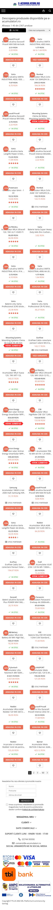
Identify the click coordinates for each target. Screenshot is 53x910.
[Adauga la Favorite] (13, 65)
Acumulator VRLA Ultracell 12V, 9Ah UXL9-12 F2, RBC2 (40, 374)
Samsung (13, 487)
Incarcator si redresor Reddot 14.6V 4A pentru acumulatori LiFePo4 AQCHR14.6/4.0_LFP (13, 745)
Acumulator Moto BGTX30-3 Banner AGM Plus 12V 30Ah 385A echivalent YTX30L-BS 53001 (39, 745)
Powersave (13, 187)
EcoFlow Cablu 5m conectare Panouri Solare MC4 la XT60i (13, 565)
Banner (40, 742)
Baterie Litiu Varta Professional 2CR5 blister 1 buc (13, 305)
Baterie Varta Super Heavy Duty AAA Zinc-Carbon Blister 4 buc (40, 230)
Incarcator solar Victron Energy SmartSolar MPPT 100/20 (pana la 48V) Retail (13, 452)
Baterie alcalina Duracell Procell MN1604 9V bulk (40, 491)
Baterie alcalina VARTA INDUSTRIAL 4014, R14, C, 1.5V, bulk (13, 270)
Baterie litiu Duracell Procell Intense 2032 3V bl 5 (40, 710)
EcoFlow (39, 337)
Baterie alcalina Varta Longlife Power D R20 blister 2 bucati (13, 152)
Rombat (40, 74)
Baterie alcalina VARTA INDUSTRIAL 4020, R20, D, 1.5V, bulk (13, 78)
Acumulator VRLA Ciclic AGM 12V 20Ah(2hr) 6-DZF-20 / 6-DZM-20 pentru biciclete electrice (40, 78)
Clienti (25, 822)
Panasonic (40, 597)
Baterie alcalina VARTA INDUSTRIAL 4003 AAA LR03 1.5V (39, 42)
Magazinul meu (25, 816)
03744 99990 (28, 839)
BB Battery (13, 632)
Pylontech (13, 667)
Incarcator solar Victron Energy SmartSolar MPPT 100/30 (13, 413)
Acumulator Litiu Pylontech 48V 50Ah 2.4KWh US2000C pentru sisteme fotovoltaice (13, 671)
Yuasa (13, 370)
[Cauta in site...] (50, 11)
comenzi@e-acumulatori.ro (28, 843)
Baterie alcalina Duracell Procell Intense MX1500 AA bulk (13, 117)
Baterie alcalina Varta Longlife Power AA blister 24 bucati (13, 526)
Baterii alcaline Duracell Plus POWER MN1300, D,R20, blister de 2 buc (13, 600)
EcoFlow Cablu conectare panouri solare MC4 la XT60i (40, 341)
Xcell (40, 562)
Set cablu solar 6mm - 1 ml (13, 191)
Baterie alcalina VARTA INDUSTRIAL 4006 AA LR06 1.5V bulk (40, 270)
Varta (40, 39)
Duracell (13, 597)
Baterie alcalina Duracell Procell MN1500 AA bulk (13, 42)
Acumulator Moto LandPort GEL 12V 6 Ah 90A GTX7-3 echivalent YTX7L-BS (39, 671)
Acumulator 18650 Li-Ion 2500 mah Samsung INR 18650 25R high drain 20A (13, 491)
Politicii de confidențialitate (33, 809)
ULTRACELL (13, 227)
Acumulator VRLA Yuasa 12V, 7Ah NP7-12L (13, 374)
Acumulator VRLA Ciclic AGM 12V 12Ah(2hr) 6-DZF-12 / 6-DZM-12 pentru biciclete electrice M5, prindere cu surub (40, 191)
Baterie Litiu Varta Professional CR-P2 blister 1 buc (40, 305)
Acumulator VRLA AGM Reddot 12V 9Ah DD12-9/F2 (13, 710)
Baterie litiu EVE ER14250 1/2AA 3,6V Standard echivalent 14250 (39, 636)
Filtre (15, 30)
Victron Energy (13, 409)
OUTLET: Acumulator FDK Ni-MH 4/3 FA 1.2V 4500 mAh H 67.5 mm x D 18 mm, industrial (39, 452)
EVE (39, 632)
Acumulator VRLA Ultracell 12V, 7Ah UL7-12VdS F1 (13, 230)
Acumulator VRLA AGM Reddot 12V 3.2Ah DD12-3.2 (40, 526)
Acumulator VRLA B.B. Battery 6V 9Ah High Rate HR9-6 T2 (13, 636)
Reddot (40, 522)
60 (43, 772)
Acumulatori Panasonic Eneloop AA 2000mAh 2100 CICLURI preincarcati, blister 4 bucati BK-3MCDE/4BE (39, 600)
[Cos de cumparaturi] (43, 11)
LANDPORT (39, 667)
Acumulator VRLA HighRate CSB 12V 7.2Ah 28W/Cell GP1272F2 (40, 413)
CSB (39, 409)
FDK (39, 448)
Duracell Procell (13, 39)
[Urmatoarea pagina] (47, 772)
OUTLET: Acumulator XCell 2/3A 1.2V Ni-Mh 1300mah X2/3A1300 (40, 565)
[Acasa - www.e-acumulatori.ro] (26, 4)
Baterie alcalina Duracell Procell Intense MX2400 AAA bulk (40, 152)
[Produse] (3, 12)
